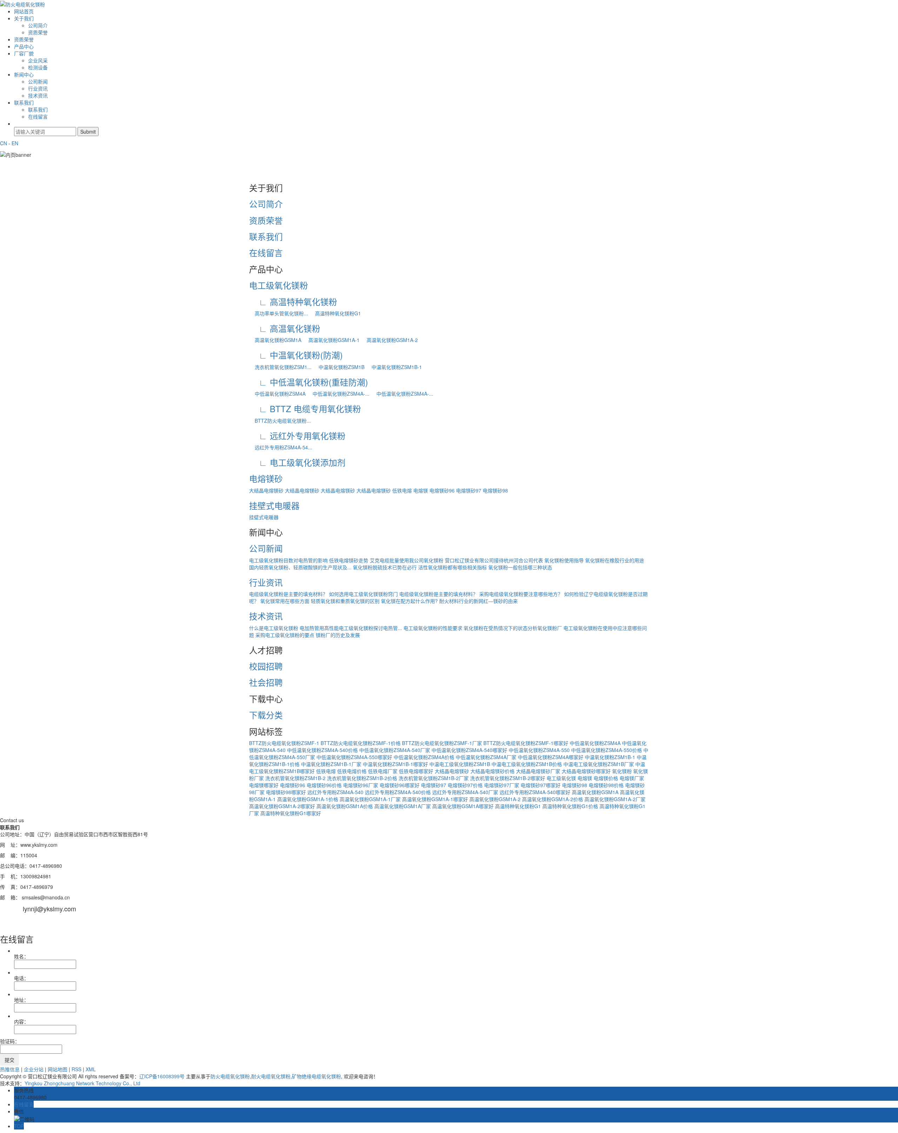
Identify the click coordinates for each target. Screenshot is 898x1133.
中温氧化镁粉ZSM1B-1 (394, 366)
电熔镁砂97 (468, 490)
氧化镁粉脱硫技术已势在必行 (385, 567)
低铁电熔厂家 (382, 771)
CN (3, 143)
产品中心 (24, 46)
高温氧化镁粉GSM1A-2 (389, 339)
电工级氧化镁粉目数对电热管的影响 (288, 560)
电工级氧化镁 (561, 778)
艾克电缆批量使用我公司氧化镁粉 (406, 560)
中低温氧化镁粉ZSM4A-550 (539, 749)
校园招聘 (266, 666)
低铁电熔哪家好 (416, 771)
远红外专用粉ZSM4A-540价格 (398, 792)
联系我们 (24, 102)
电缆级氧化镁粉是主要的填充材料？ (288, 593)
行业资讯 (38, 88)
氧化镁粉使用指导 (564, 560)
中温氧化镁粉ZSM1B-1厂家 (331, 763)
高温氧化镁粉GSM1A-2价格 (552, 799)
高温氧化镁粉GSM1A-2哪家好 (282, 806)
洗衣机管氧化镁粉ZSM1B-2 (295, 778)
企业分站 (33, 1069)
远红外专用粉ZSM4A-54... (280, 447)
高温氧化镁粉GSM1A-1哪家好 (435, 799)
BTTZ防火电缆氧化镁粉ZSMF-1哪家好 (525, 742)
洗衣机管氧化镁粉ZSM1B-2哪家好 (507, 778)
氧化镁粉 (622, 771)
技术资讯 (38, 95)
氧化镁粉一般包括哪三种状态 (520, 567)
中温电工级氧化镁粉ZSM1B (459, 763)
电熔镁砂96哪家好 (400, 785)
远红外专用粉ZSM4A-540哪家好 (535, 792)
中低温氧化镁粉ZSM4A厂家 (486, 756)
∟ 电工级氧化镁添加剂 (297, 462)
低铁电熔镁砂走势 (348, 560)
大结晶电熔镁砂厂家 (538, 771)
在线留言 (38, 116)
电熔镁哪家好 (264, 785)
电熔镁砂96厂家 (360, 785)
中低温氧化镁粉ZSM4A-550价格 (606, 749)
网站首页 (24, 11)
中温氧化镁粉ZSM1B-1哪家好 (395, 763)
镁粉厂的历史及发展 (338, 634)
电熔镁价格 (606, 778)
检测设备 (38, 67)
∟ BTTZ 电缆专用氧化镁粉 (305, 408)
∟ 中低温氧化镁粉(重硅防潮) (308, 382)
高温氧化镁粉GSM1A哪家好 (463, 806)
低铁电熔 (402, 490)
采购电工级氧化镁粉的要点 (284, 634)
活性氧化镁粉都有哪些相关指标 (452, 567)
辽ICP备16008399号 (162, 1076)
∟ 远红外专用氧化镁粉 (297, 435)
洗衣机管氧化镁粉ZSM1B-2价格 (362, 778)
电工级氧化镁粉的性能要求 (432, 627)
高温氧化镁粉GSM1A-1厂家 (370, 799)
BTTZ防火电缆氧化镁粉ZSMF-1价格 (361, 742)
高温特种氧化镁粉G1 (335, 313)
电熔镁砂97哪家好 (541, 785)
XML (91, 1069)
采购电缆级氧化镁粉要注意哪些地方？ (521, 593)
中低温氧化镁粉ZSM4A (277, 393)
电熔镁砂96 (442, 490)
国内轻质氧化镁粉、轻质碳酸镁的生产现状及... (300, 567)
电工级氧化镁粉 (278, 285)
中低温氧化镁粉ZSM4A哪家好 (550, 756)
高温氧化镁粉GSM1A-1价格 (307, 799)
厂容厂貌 (24, 53)
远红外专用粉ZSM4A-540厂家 (465, 792)
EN (15, 143)
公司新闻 (38, 81)
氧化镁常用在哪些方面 (284, 600)
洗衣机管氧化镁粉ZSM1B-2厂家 (433, 778)
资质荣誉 (38, 32)
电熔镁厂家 (631, 778)
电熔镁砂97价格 (465, 785)
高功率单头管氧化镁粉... (278, 313)
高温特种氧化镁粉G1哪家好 (290, 813)
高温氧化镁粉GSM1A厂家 (402, 806)
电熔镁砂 (266, 478)
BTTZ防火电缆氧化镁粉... (280, 420)
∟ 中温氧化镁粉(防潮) (296, 355)
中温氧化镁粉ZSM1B (338, 366)
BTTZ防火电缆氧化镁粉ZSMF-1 (284, 742)
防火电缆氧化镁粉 (230, 1076)
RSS (76, 1069)
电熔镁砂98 (495, 490)
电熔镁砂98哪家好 (286, 792)
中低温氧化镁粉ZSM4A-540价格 (322, 749)
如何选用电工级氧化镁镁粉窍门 (363, 593)
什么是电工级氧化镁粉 (273, 627)
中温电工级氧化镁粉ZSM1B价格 (526, 763)
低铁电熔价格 (352, 771)
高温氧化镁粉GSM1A (275, 339)
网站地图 (57, 1069)
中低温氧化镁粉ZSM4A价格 (424, 756)
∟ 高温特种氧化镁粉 (293, 301)
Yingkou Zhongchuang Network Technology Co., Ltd (82, 1083)
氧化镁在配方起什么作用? (409, 600)
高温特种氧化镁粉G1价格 (570, 806)
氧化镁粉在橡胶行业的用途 (614, 560)
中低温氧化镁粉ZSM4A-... (338, 393)
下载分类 (266, 715)
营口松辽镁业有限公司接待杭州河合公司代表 (494, 560)
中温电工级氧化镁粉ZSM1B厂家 (598, 763)
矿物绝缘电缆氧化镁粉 (316, 1076)
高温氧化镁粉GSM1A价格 (344, 806)
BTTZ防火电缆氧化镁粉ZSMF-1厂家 (442, 742)
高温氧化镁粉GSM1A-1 (331, 339)
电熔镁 (420, 490)
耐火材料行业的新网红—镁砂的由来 (478, 600)
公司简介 (38, 25)
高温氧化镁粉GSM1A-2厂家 (614, 799)
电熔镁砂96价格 (324, 785)
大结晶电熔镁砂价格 (492, 771)
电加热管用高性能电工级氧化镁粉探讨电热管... (351, 627)
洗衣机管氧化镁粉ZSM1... (280, 366)
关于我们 (24, 18)
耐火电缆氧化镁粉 (270, 1076)
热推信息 (10, 1069)
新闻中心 (24, 74)
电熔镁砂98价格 (606, 785)
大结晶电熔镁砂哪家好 (586, 771)
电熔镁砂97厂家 (501, 785)
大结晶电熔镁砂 (266, 490)
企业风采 (38, 60)
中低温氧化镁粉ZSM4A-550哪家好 (354, 756)
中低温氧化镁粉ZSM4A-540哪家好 (469, 749)
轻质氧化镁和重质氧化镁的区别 (345, 600)
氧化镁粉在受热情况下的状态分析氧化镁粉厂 (513, 627)
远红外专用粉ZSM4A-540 (335, 792)
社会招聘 (266, 682)
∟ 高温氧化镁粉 (284, 328)
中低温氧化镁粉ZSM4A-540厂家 (394, 749)
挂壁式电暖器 (274, 505)
